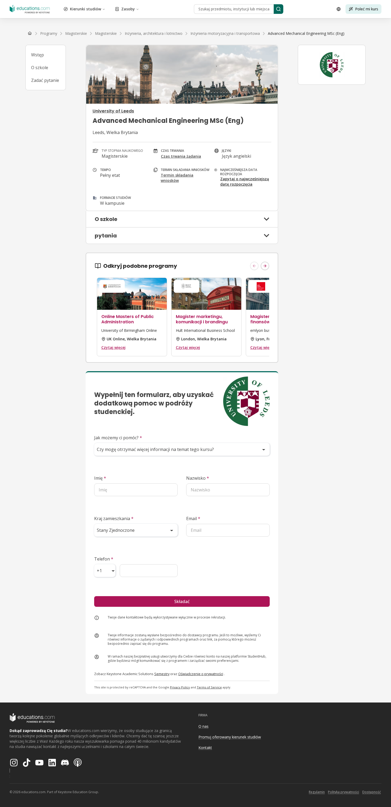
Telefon (103, 559)
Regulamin (317, 792)
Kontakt (205, 747)
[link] (306, 33)
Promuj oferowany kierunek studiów (229, 736)
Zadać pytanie (45, 80)
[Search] (278, 9)
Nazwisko (197, 478)
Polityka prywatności (343, 792)
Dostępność (371, 792)
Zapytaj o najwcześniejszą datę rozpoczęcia (244, 181)
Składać (182, 601)
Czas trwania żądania (181, 156)
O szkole (39, 67)
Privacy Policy (180, 687)
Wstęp (37, 55)
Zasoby (128, 8)
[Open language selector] (338, 9)
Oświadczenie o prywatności (200, 673)
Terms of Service (209, 687)
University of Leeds (113, 111)
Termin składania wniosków (177, 178)
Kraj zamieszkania (114, 518)
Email (193, 518)
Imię (100, 478)
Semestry (161, 673)
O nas (203, 726)
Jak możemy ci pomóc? (118, 438)
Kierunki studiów (85, 8)
